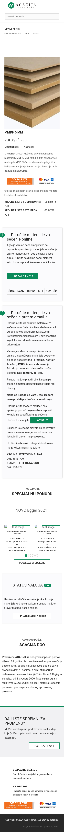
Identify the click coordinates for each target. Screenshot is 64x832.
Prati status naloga (33, 616)
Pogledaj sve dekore (32, 563)
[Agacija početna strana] (22, 5)
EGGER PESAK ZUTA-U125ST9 (47, 532)
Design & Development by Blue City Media (41, 826)
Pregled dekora (12, 33)
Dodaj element (23, 276)
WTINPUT (42, 420)
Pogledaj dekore (44, 746)
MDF (27, 33)
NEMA (36, 33)
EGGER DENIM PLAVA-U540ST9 (17, 532)
